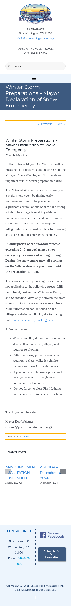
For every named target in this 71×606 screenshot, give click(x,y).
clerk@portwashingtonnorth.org (35, 38)
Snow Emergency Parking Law (32, 320)
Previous (46, 124)
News (26, 436)
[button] (8, 471)
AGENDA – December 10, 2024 (51, 472)
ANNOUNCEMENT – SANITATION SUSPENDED (21, 472)
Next (59, 124)
